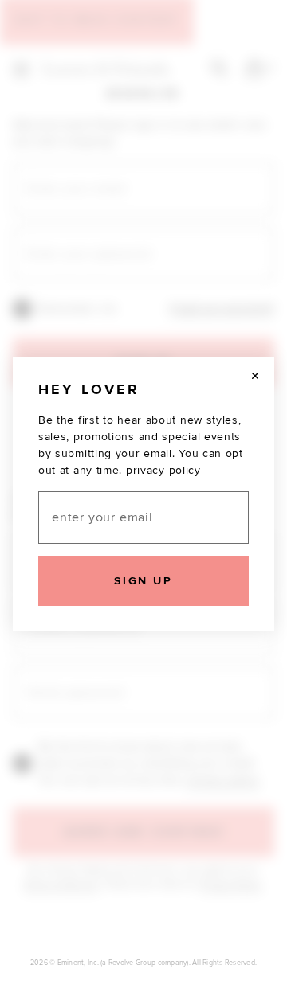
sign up (143, 581)
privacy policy (163, 470)
